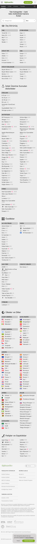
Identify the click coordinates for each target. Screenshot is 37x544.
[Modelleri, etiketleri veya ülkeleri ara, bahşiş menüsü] (34, 6)
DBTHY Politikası (6, 480)
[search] (12, 20)
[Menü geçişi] (2, 2)
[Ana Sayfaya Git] (11, 2)
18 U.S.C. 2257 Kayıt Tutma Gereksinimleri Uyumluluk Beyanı (16, 532)
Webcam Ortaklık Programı (25, 480)
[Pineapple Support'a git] (3, 526)
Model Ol (21, 474)
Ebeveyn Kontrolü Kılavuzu (8, 486)
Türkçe (29, 465)
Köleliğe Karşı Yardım (7, 489)
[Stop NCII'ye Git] (11, 527)
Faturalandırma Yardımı (7, 501)
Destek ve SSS (5, 497)
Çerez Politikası (5, 483)
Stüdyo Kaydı (22, 477)
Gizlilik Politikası (6, 474)
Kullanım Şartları (5, 477)
